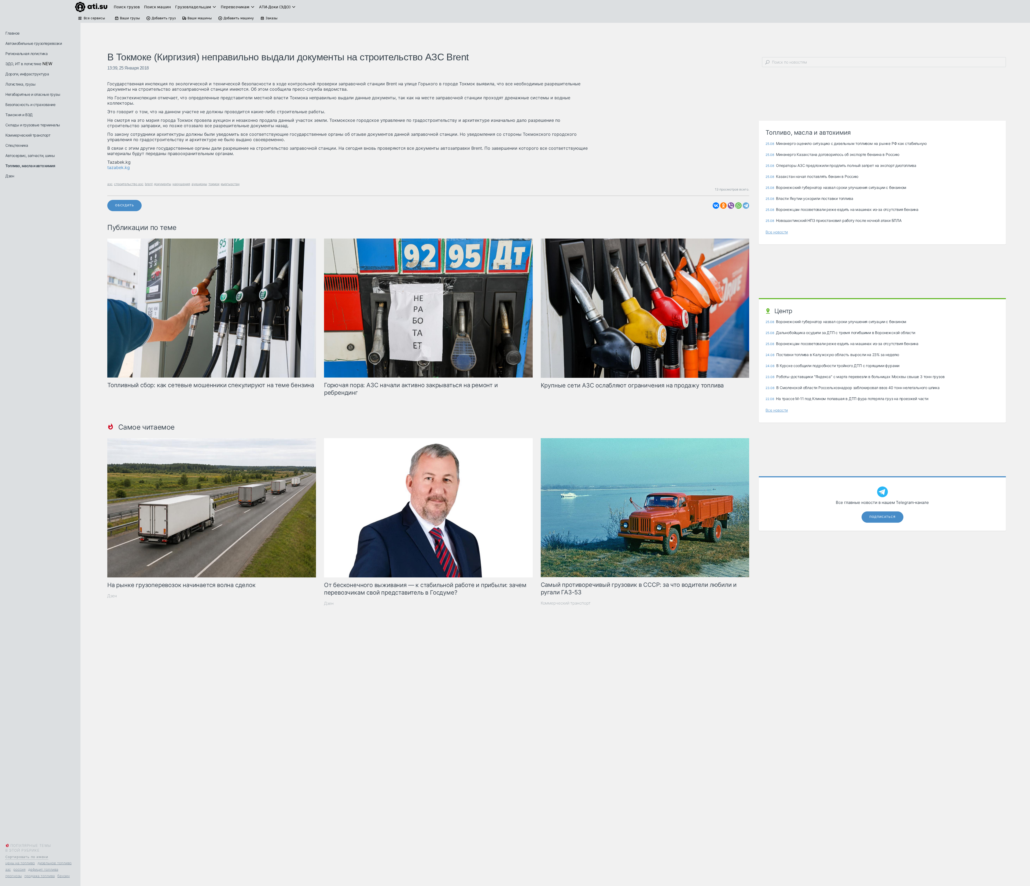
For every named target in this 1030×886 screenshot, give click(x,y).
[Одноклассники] (723, 205)
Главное (12, 33)
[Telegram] (746, 205)
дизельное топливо (55, 863)
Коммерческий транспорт (27, 135)
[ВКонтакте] (716, 205)
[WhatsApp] (738, 205)
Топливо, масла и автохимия (30, 165)
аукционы (199, 184)
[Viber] (731, 205)
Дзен (9, 176)
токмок (213, 184)
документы (162, 184)
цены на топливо (20, 863)
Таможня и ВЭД (19, 114)
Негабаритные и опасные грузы (32, 94)
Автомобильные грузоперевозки (33, 43)
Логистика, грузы (20, 84)
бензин (63, 876)
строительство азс (129, 184)
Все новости (777, 232)
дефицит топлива (43, 869)
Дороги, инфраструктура (27, 74)
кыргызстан (230, 184)
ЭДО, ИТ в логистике (23, 63)
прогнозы (13, 876)
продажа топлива (39, 876)
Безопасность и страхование (30, 104)
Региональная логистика (26, 53)
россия (19, 869)
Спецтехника (16, 145)
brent (149, 184)
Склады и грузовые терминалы (32, 125)
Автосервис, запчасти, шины (30, 155)
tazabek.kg (118, 167)
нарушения (181, 184)
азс (8, 869)
